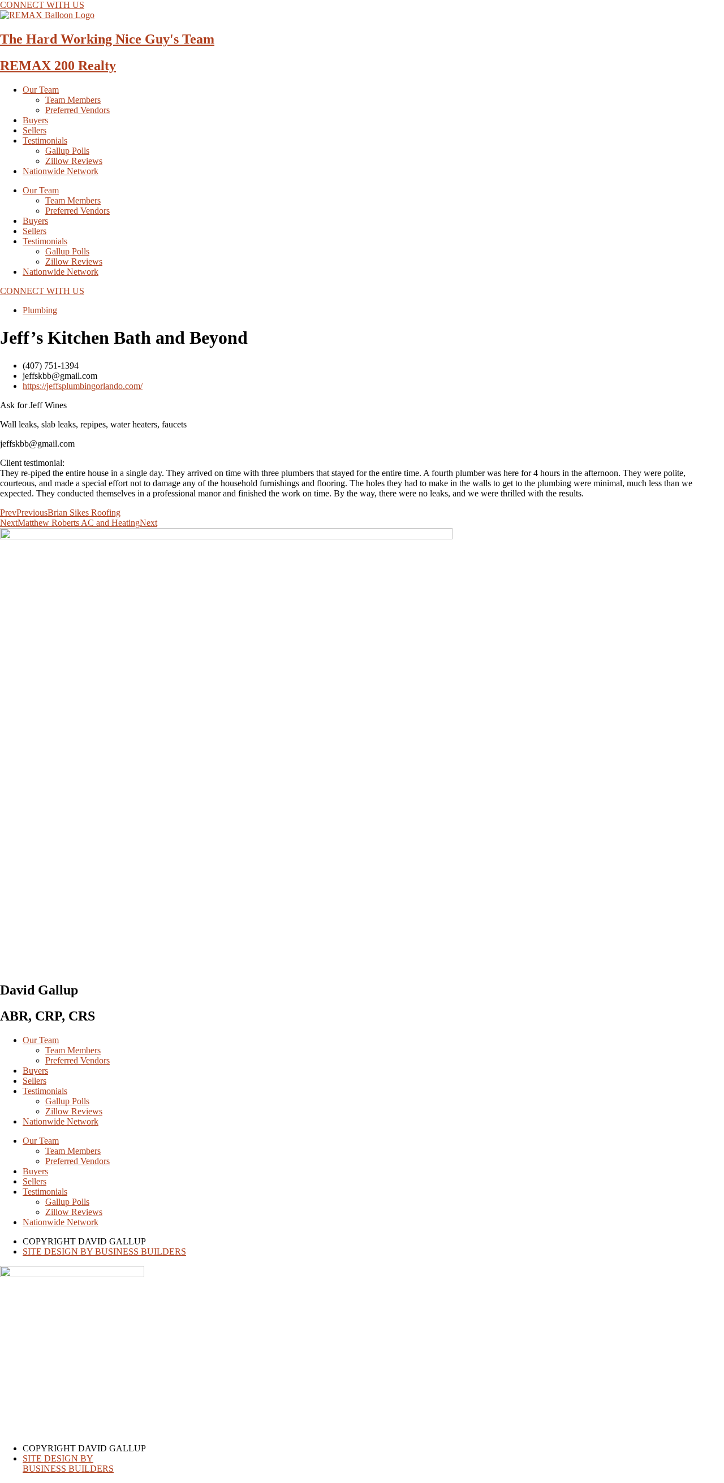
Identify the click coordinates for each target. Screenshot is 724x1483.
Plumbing (40, 310)
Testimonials (45, 140)
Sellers (34, 130)
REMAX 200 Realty (58, 65)
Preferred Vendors (77, 110)
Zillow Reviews (73, 161)
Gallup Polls (67, 150)
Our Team (41, 89)
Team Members (73, 100)
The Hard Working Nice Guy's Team (107, 39)
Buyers (35, 120)
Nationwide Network (60, 171)
